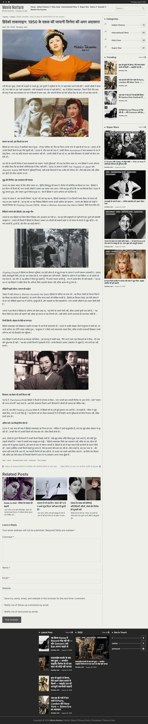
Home (33, 7)
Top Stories (41, 460)
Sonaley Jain (21, 27)
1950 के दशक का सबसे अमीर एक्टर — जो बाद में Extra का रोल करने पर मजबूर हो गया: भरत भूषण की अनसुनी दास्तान (124, 242)
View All (141, 57)
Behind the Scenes (39, 9)
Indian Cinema (43, 7)
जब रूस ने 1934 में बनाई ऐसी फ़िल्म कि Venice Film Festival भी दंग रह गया (132, 97)
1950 (3, 460)
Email (6, 578)
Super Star (84, 7)
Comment (8, 537)
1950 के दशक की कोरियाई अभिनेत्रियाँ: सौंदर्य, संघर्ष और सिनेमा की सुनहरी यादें (85, 506)
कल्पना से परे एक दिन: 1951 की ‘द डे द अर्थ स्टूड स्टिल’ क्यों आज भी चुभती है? (51, 506)
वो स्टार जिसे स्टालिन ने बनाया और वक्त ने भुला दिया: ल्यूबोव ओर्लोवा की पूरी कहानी (124, 282)
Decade (101, 7)
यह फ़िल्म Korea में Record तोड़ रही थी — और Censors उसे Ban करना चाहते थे (131, 112)
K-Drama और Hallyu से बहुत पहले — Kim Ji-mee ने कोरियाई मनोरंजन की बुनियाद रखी (124, 163)
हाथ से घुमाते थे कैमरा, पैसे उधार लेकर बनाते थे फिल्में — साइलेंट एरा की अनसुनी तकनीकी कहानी (132, 67)
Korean (136, 132)
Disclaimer (96, 720)
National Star (127, 211)
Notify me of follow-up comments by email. (26, 605)
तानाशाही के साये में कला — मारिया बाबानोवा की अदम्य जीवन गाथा (124, 202)
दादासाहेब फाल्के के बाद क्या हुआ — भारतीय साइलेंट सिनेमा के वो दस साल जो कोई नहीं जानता (61, 662)
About (73, 720)
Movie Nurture (13, 7)
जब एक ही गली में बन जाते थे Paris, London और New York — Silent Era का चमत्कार (131, 82)
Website (6, 588)
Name (6, 567)
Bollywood (110, 211)
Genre (92, 7)
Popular (32, 460)
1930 (107, 172)
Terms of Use (109, 720)
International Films (69, 7)
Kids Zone (56, 7)
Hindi (9, 460)
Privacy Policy (84, 720)
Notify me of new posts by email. (21, 611)
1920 (78, 637)
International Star (20, 460)
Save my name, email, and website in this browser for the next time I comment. (44, 598)
